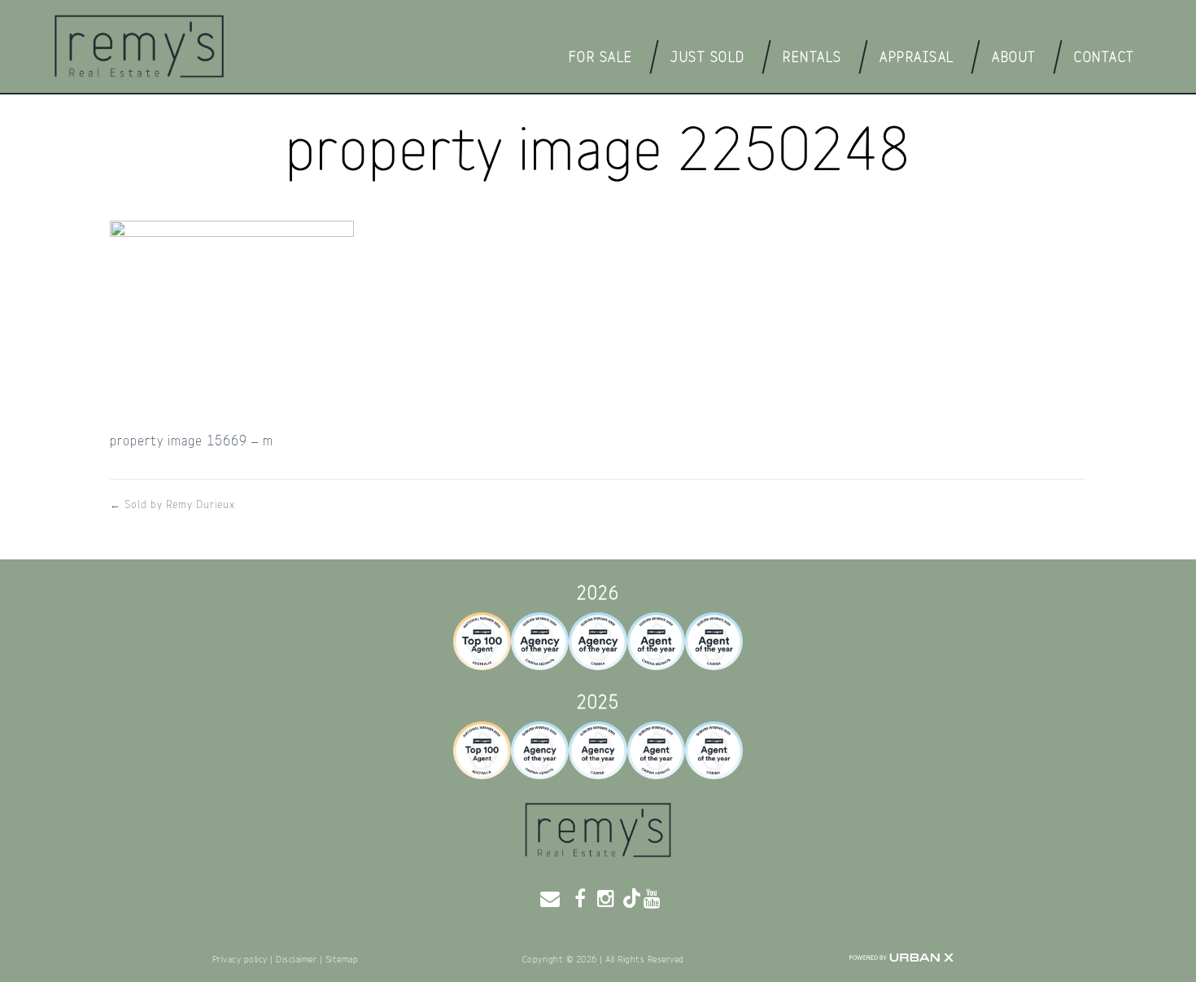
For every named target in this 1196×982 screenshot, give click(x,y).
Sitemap (342, 959)
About (1014, 57)
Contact (1104, 57)
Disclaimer (296, 959)
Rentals (812, 57)
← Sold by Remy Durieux (172, 505)
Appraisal (917, 57)
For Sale (601, 57)
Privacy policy (240, 959)
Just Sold (707, 57)
